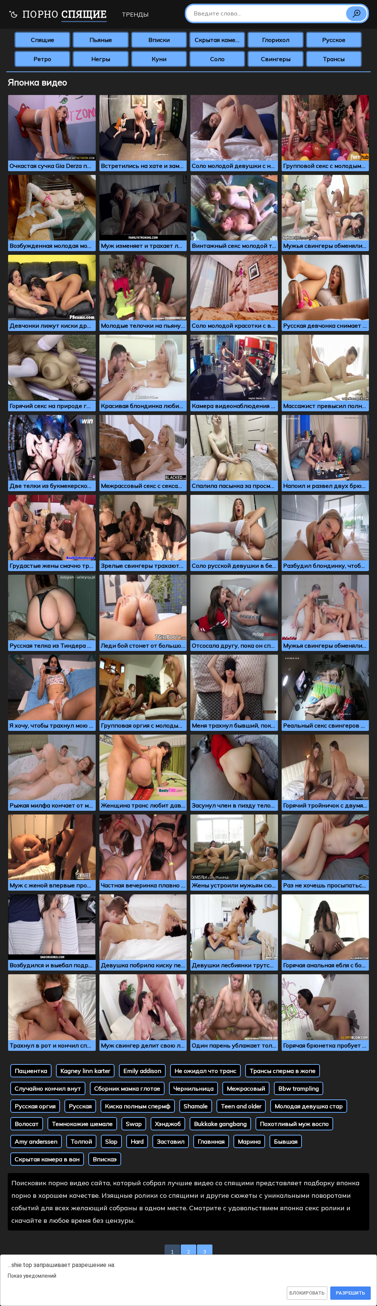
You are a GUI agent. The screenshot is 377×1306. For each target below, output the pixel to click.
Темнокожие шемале (82, 1123)
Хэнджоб (168, 1123)
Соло (217, 59)
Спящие (42, 39)
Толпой (81, 1141)
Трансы (334, 59)
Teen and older (241, 1106)
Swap (134, 1123)
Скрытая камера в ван (47, 1159)
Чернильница (193, 1088)
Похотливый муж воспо (294, 1123)
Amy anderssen (36, 1141)
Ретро (42, 59)
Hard (137, 1141)
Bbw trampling (298, 1088)
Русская (80, 1106)
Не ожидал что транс (205, 1070)
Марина (249, 1141)
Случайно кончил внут (48, 1088)
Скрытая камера (218, 39)
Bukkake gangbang (220, 1123)
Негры (100, 59)
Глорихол (275, 39)
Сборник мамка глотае (127, 1088)
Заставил (170, 1141)
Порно (63, 14)
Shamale (196, 1106)
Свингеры (275, 59)
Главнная (211, 1141)
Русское (333, 39)
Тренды (135, 14)
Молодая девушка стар (309, 1106)
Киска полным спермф (137, 1106)
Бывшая (285, 1141)
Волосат (27, 1123)
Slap (111, 1141)
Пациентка (31, 1070)
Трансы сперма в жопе (283, 1070)
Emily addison (142, 1070)
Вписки (159, 39)
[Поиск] (356, 13)
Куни (159, 59)
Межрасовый (246, 1088)
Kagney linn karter (85, 1070)
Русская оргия (35, 1106)
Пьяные (100, 39)
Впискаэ (105, 1159)
